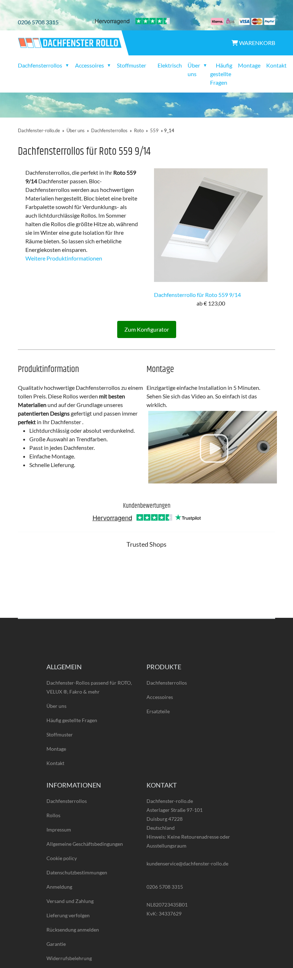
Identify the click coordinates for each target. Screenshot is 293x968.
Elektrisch (170, 65)
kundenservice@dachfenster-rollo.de (187, 863)
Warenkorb (256, 42)
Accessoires (159, 697)
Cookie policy (61, 858)
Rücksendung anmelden (72, 930)
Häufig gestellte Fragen (221, 74)
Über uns (75, 130)
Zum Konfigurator (146, 329)
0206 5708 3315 (38, 22)
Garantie (56, 944)
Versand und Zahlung (70, 901)
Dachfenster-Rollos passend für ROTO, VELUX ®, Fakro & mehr (89, 687)
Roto (139, 130)
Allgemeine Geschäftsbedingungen (84, 844)
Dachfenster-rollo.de (39, 130)
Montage (249, 65)
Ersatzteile (158, 711)
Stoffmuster (131, 65)
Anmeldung (59, 887)
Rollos (53, 815)
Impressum (58, 829)
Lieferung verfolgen (68, 915)
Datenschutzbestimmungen (76, 872)
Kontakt (276, 65)
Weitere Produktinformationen (63, 258)
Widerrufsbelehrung (69, 958)
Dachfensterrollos (109, 130)
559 (154, 130)
